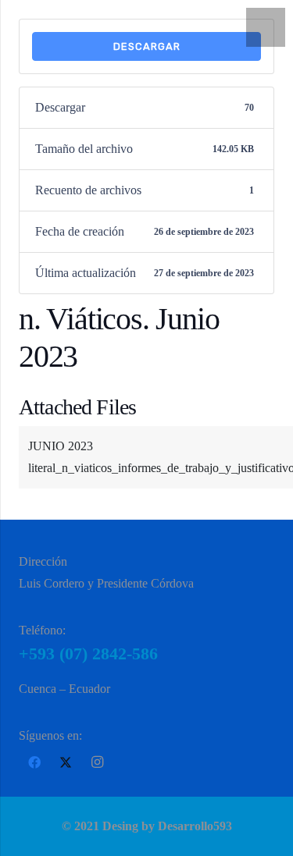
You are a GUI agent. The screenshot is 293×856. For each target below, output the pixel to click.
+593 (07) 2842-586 (88, 653)
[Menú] (265, 27)
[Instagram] (97, 762)
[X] (65, 762)
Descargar (146, 46)
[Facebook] (34, 762)
